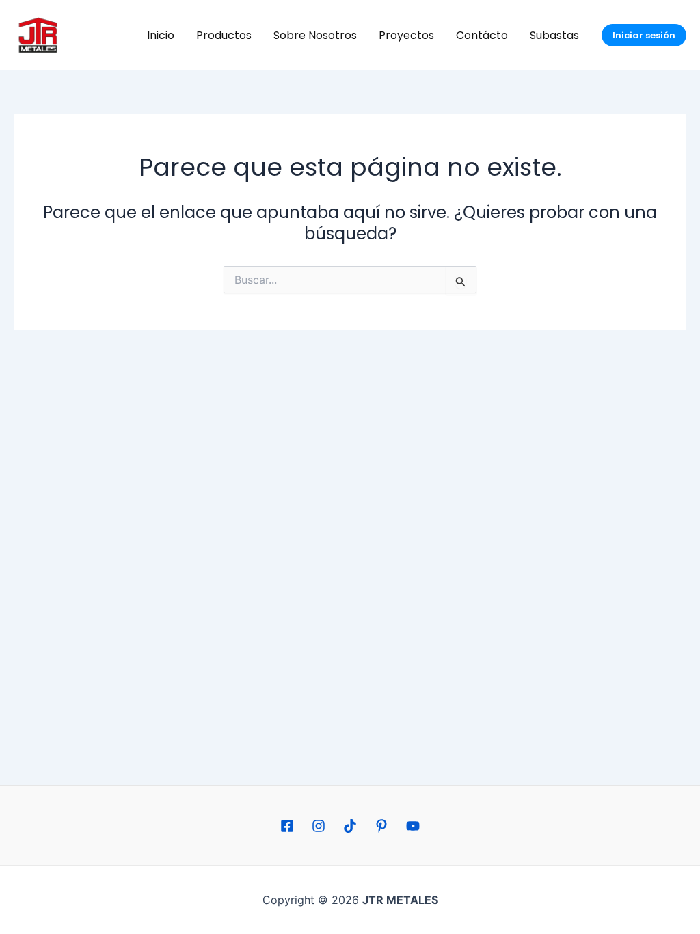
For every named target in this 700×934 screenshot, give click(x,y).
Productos (224, 35)
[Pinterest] (381, 826)
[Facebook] (287, 826)
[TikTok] (350, 826)
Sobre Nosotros (315, 35)
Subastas (554, 35)
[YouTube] (413, 826)
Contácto (482, 35)
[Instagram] (318, 826)
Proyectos (406, 35)
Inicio (160, 35)
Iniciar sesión (643, 35)
